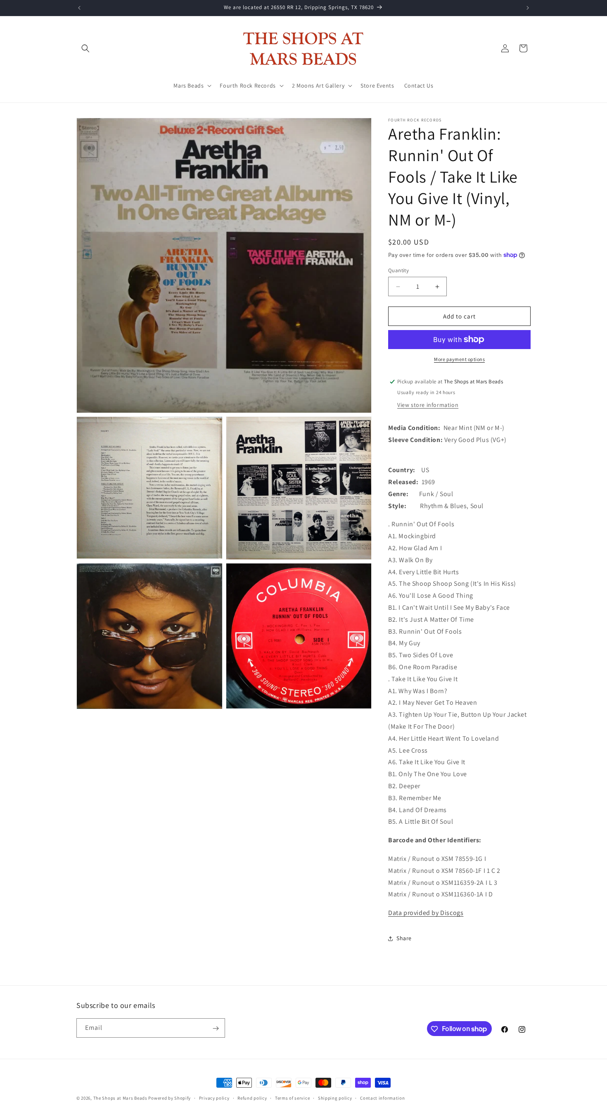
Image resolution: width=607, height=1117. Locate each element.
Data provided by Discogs (425, 912)
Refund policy (252, 1097)
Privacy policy (214, 1097)
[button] (85, 48)
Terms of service (292, 1097)
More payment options (459, 359)
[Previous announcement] (79, 8)
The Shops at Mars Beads (120, 1098)
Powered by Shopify (169, 1098)
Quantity (398, 270)
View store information (427, 405)
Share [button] (404, 938)
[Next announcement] (528, 8)
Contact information (382, 1097)
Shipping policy (335, 1097)
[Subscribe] (215, 1028)
